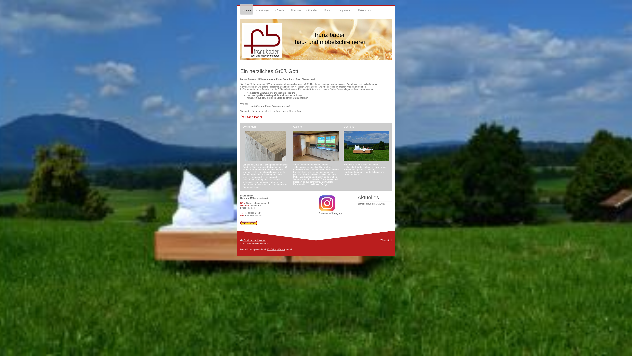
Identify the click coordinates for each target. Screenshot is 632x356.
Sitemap (262, 240)
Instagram (337, 213)
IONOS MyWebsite (276, 249)
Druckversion (250, 240)
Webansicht (386, 240)
